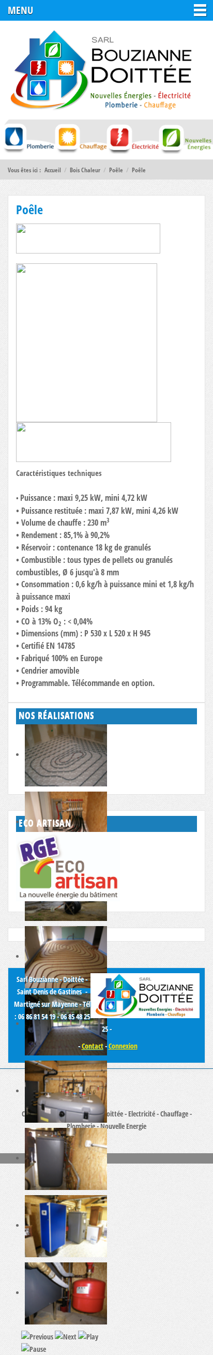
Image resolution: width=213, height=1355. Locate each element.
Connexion (123, 1046)
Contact (92, 1046)
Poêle (29, 209)
